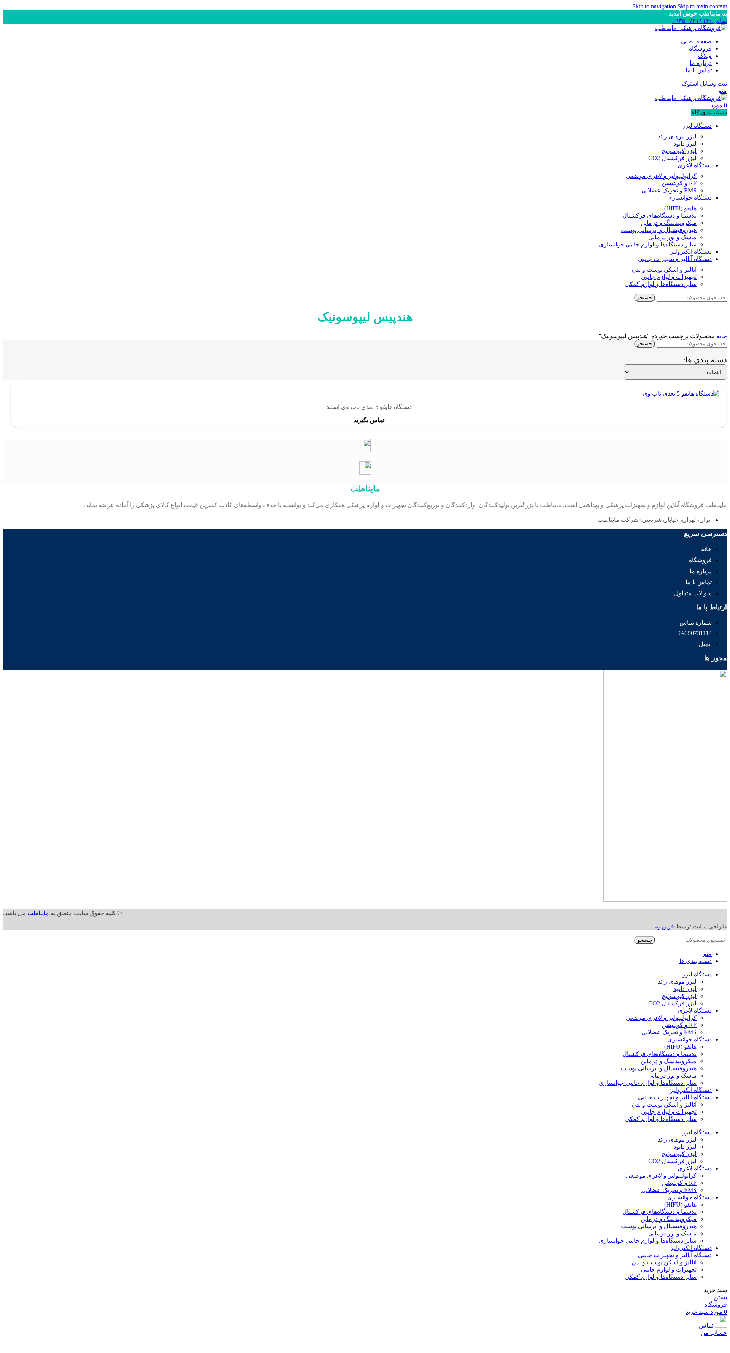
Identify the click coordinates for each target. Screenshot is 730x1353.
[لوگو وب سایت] (691, 28)
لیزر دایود (685, 143)
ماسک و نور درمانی (672, 237)
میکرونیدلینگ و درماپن (669, 222)
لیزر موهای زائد (677, 136)
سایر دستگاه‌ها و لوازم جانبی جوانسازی (648, 244)
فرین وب (662, 926)
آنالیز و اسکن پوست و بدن (664, 269)
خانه (721, 336)
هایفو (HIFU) (680, 208)
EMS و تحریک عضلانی (669, 190)
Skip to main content (702, 6)
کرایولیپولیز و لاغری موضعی (661, 176)
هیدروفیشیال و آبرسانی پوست (659, 230)
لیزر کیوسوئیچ (679, 151)
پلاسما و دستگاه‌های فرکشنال (659, 215)
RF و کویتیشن (679, 183)
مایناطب (38, 913)
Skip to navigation (655, 6)
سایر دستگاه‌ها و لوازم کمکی (661, 284)
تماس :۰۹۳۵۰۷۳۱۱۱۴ (699, 20)
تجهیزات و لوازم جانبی (669, 276)
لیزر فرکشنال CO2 (672, 158)
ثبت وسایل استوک (704, 83)
